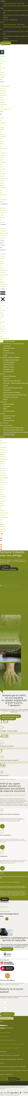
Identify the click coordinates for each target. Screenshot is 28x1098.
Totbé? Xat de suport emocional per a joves (15, 394)
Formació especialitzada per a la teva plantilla (4, 277)
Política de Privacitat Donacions (8, 1040)
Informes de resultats (9, 411)
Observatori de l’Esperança (10, 397)
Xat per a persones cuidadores (3, 176)
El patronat (6, 350)
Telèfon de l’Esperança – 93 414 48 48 (13, 3)
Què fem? (2, 374)
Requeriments (4, 233)
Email (1, 1008)
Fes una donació (4, 1025)
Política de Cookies (4, 1036)
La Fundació (6, 346)
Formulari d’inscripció (9, 341)
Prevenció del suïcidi (9, 362)
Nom (1, 1002)
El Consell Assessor (2, 72)
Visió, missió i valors (2, 61)
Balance (2, 201)
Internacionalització (5, 109)
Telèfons (3, 1)
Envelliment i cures (8, 369)
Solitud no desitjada (8, 367)
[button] (3, 296)
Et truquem (6, 378)
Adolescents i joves (8, 364)
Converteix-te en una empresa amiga (13, 343)
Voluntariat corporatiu (9, 434)
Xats (2, 8)
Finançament (3, 212)
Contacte (2, 289)
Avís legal (2, 1028)
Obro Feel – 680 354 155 (10, 19)
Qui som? (2, 49)
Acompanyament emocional (11, 360)
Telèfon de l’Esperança (9, 376)
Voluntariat (3, 224)
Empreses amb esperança (6, 1028)
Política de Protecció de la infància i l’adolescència (12, 1044)
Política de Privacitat (5, 1032)
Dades (2, 215)
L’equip (2, 77)
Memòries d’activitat (8, 404)
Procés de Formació (8, 420)
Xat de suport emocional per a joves (3, 162)
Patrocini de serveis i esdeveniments (13, 430)
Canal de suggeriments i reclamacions (9, 1048)
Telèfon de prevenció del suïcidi (12, 381)
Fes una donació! (4, 1082)
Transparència (3, 204)
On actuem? (3, 357)
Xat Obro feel (6, 390)
